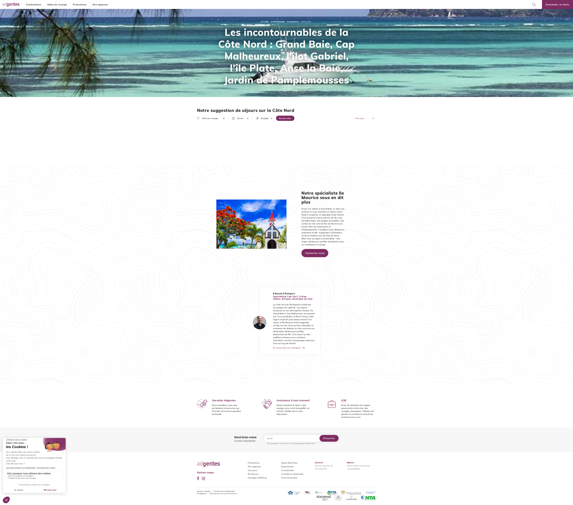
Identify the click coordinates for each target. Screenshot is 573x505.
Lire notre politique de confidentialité (302, 444)
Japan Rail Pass (289, 462)
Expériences (287, 466)
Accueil (265, 22)
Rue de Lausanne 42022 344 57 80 (324, 465)
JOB (343, 400)
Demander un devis (557, 4)
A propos (252, 470)
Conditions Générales (292, 474)
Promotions (80, 4)
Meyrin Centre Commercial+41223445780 (358, 465)
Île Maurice (293, 22)
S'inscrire (329, 438)
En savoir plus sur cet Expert (287, 347)
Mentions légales (204, 491)
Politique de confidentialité (224, 491)
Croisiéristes (287, 470)
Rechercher (285, 118)
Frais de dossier (289, 477)
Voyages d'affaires (257, 477)
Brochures (253, 474)
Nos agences (100, 4)
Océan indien (278, 22)
